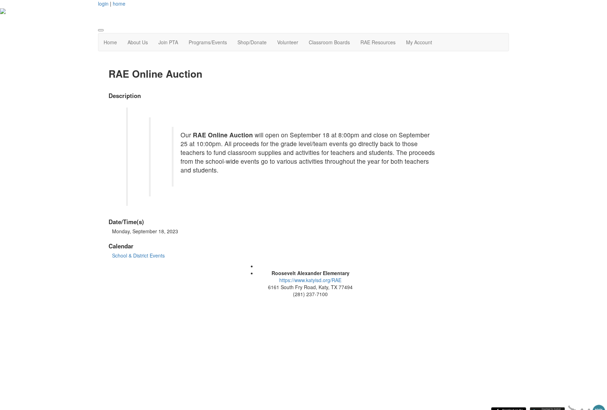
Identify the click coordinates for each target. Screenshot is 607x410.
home (119, 3)
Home (110, 42)
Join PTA (168, 42)
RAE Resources (378, 42)
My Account (419, 42)
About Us (138, 42)
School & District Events (138, 255)
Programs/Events (208, 42)
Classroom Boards (329, 42)
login (103, 3)
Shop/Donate (252, 42)
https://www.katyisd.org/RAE (310, 280)
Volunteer (287, 42)
